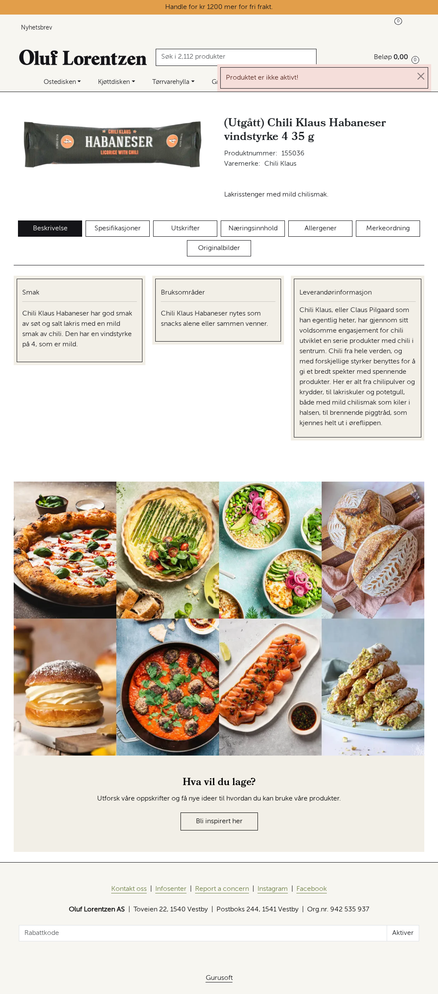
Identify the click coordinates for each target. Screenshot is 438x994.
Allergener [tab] (321, 228)
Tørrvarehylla (170, 82)
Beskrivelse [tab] (50, 228)
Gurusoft (219, 978)
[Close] (421, 76)
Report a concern (222, 889)
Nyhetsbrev (36, 28)
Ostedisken (60, 82)
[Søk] (311, 57)
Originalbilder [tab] (219, 248)
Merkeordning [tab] (388, 228)
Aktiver (403, 933)
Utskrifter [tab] (185, 228)
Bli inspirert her (219, 821)
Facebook (311, 889)
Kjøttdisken (114, 82)
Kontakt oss (129, 889)
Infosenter (170, 889)
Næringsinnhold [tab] (253, 228)
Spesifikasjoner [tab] (118, 228)
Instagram (272, 889)
